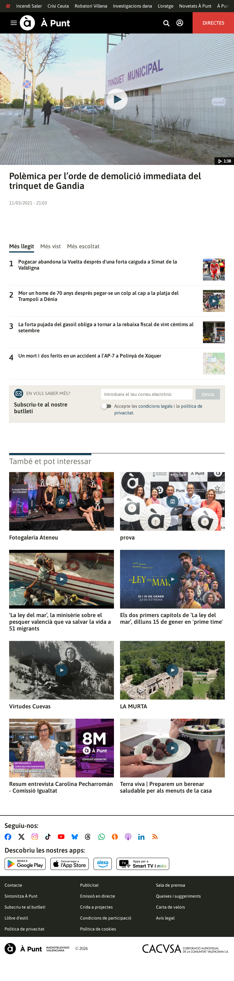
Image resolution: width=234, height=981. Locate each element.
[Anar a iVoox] (116, 836)
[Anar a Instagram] (36, 836)
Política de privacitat (24, 929)
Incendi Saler (29, 6)
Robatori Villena (91, 6)
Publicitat (89, 885)
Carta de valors (170, 907)
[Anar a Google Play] (25, 864)
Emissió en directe (97, 896)
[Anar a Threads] (89, 836)
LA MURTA (133, 706)
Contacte (13, 885)
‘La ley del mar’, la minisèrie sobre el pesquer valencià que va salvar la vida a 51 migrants (60, 622)
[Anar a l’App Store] (69, 864)
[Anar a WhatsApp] (102, 836)
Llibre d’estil (16, 918)
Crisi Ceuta (58, 6)
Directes (213, 23)
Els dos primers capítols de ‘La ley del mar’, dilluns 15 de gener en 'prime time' (171, 618)
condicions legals (155, 406)
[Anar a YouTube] (62, 836)
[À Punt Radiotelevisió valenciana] (37, 948)
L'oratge (165, 6)
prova (127, 537)
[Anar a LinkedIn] (142, 836)
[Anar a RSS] (156, 836)
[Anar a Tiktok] (49, 836)
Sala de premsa (170, 885)
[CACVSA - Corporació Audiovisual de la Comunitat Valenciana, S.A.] (185, 948)
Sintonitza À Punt (21, 896)
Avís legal (165, 918)
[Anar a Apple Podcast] (129, 836)
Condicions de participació (105, 918)
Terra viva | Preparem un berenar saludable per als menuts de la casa (166, 787)
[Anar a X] (22, 836)
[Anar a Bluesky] (76, 836)
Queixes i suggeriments (178, 896)
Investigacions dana (132, 6)
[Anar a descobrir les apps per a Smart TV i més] (142, 864)
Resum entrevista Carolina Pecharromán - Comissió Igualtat (61, 787)
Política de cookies (98, 929)
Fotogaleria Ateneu (33, 537)
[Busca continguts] (166, 23)
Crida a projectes (96, 907)
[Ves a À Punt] (45, 22)
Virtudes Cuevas (30, 706)
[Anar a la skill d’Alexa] (103, 864)
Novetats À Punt (195, 6)
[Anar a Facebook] (9, 836)
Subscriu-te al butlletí (25, 907)
